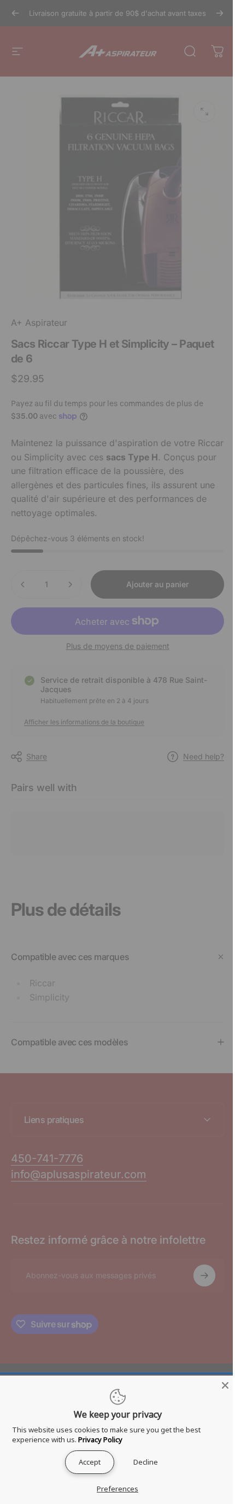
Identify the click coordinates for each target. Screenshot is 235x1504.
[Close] (217, 1385)
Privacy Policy (100, 1439)
